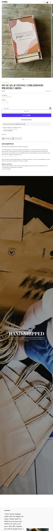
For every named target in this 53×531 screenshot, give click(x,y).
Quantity (4, 100)
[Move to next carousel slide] (50, 503)
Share (4, 134)
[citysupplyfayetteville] (5, 2)
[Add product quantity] (3, 102)
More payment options (26, 119)
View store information (7, 130)
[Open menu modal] (50, 2)
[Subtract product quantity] (7, 102)
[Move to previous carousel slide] (47, 503)
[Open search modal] (45, 2)
